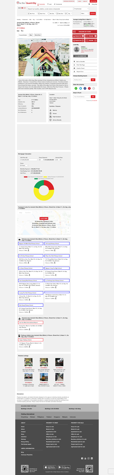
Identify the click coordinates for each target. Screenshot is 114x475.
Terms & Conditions (65, 471)
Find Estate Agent (26, 444)
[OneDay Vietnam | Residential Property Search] (26, 2)
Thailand (48, 417)
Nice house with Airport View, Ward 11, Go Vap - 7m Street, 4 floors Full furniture (28, 371)
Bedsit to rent (50, 429)
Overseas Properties (69, 1)
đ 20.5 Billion (44, 382)
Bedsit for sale (75, 429)
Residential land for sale (78, 441)
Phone (91, 36)
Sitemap (23, 439)
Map (31, 35)
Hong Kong (24, 417)
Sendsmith (94, 100)
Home (22, 426)
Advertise (23, 436)
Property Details (23, 35)
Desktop (78, 36)
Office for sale (75, 434)
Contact (23, 431)
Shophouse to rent (51, 436)
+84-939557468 (81, 56)
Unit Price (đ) (23, 157)
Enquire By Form (85, 31)
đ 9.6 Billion (28, 382)
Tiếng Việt (94, 4)
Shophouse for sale (76, 436)
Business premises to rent (53, 439)
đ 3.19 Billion (59, 382)
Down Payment (43, 157)
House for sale (75, 426)
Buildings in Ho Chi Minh (52, 408)
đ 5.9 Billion (44, 367)
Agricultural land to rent (52, 446)
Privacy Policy (25, 441)
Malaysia (64, 417)
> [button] (67, 57)
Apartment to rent (51, 431)
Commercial (59, 4)
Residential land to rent (52, 441)
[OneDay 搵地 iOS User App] (50, 467)
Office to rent (49, 434)
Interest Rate (59, 157)
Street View (37, 35)
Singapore (57, 417)
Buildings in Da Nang (75, 408)
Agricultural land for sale (78, 446)
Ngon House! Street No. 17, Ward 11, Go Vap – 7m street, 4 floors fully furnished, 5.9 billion (44, 371)
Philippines (40, 417)
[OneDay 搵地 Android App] (64, 467)
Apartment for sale (76, 431)
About (23, 429)
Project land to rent (51, 444)
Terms (21, 163)
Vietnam (32, 417)
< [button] (20, 57)
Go (93, 79)
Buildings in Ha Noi (26, 408)
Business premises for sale (78, 439)
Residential (42, 4)
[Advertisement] (84, 128)
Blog (22, 452)
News (22, 434)
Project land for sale (76, 444)
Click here (43, 218)
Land (50, 4)
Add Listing (93, 1)
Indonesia (73, 417)
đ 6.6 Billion (28, 367)
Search (93, 13)
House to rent (50, 426)
